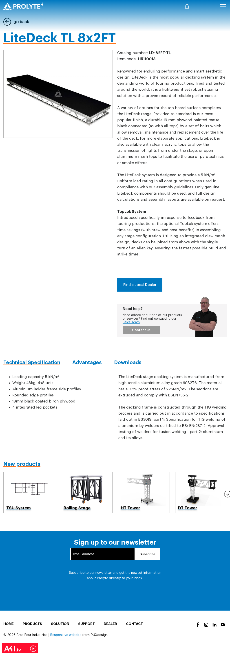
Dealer (110, 624)
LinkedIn (214, 624)
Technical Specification (31, 362)
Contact (134, 624)
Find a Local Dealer (139, 285)
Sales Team (131, 322)
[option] (29, 492)
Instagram (206, 624)
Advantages (87, 362)
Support (86, 624)
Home (8, 624)
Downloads (128, 362)
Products (32, 624)
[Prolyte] (23, 6)
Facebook (198, 624)
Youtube (222, 624)
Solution (60, 624)
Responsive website (65, 635)
